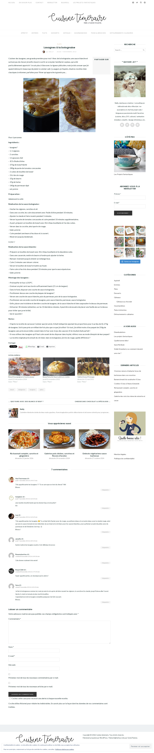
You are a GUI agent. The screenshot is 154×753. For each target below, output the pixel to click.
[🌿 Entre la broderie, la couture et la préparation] (130, 231)
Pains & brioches (98, 33)
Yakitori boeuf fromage (85, 377)
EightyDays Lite (119, 738)
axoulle (18, 539)
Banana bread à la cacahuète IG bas (127, 379)
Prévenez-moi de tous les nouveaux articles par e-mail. (30, 686)
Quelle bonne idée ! (121, 341)
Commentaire (14, 619)
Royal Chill (19, 570)
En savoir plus (25, 3)
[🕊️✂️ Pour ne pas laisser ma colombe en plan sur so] (130, 253)
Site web (12, 665)
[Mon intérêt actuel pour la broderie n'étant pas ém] (141, 253)
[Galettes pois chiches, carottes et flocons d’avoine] (59, 439)
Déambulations (119, 332)
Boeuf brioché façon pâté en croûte (56, 377)
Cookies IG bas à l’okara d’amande (126, 384)
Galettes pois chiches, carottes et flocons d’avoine (59, 454)
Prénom (117, 194)
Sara (17, 585)
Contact (39, 3)
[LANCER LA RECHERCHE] (143, 50)
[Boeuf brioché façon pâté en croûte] (59, 366)
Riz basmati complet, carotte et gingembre (24, 454)
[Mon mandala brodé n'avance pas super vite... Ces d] (119, 231)
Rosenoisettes (21, 554)
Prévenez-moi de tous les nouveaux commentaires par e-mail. (33, 678)
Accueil (11, 3)
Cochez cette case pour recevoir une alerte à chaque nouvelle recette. (39, 698)
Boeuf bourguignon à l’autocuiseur (21, 377)
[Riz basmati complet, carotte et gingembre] (24, 439)
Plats (44, 33)
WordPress (104, 738)
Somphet (18, 497)
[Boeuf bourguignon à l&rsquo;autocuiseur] (24, 366)
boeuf (12, 389)
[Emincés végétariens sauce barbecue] (94, 439)
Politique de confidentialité (124, 458)
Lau (16, 515)
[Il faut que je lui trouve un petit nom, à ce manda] (119, 253)
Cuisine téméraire (102, 735)
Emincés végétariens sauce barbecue (95, 454)
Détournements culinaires (121, 33)
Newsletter (52, 3)
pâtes (41, 389)
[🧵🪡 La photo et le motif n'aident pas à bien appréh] (119, 242)
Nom (11, 647)
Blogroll (65, 3)
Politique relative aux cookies (64, 749)
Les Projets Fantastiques (84, 3)
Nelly (50, 51)
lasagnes (32, 389)
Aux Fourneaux (21, 478)
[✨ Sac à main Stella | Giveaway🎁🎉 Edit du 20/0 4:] (141, 242)
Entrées (35, 33)
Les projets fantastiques (123, 336)
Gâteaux (66, 33)
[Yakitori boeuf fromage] (93, 366)
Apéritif (24, 33)
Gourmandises (80, 33)
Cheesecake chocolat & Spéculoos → (92, 401)
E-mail (11, 656)
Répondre (105, 490)
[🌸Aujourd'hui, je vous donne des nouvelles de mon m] (130, 242)
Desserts (55, 33)
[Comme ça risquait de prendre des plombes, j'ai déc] (141, 231)
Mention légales (120, 454)
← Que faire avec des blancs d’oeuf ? (25, 401)
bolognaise (21, 389)
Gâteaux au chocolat (124, 302)
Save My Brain (119, 345)
